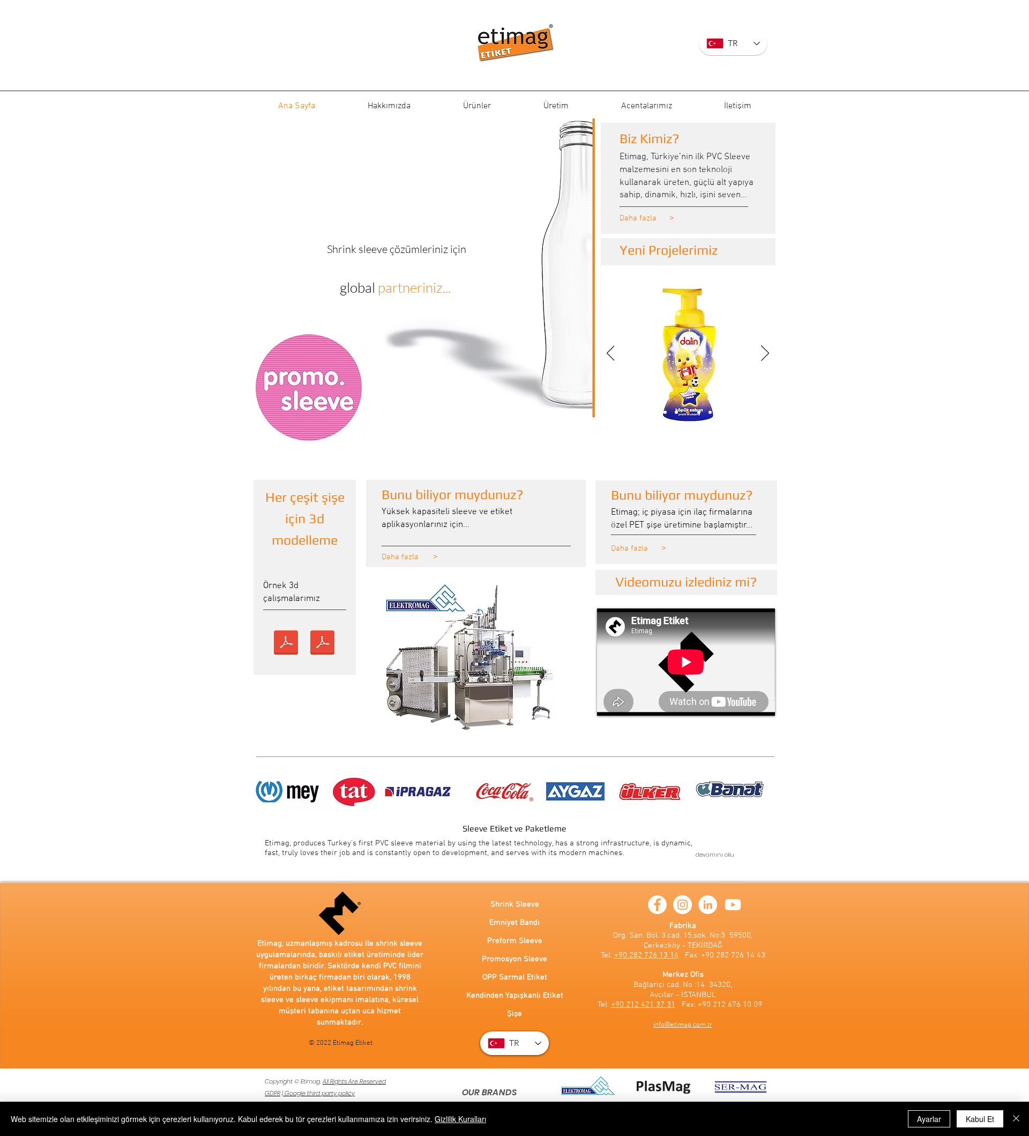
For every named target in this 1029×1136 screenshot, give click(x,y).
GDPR (272, 1093)
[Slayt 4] (687, 412)
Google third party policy (319, 1093)
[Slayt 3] (698, 412)
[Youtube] (733, 904)
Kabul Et (980, 1118)
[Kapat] (1016, 1118)
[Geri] (611, 353)
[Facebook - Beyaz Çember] (657, 904)
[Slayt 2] (710, 412)
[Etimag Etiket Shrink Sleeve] (514, 43)
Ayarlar (929, 1118)
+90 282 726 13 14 (646, 955)
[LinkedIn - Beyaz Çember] (707, 904)
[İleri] (765, 353)
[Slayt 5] (676, 412)
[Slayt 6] (665, 412)
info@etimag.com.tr (682, 1025)
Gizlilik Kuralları (460, 1118)
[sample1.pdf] (286, 644)
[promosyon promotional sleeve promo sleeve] (308, 388)
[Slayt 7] (653, 412)
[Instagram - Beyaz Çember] (682, 904)
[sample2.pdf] (322, 644)
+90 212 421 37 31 (643, 1004)
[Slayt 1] (721, 412)
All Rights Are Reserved (354, 1081)
